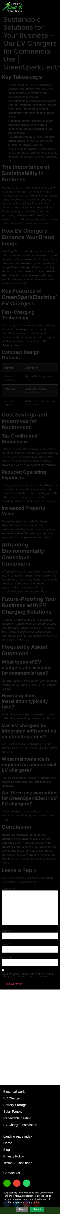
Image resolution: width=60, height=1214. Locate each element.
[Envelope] (16, 1183)
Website (7, 957)
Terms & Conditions (17, 1163)
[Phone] (7, 1183)
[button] (55, 7)
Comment (9, 888)
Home (7, 1143)
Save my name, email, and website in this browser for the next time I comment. (28, 975)
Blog (6, 1149)
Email (6, 944)
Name (6, 930)
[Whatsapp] (26, 1183)
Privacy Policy (13, 1156)
